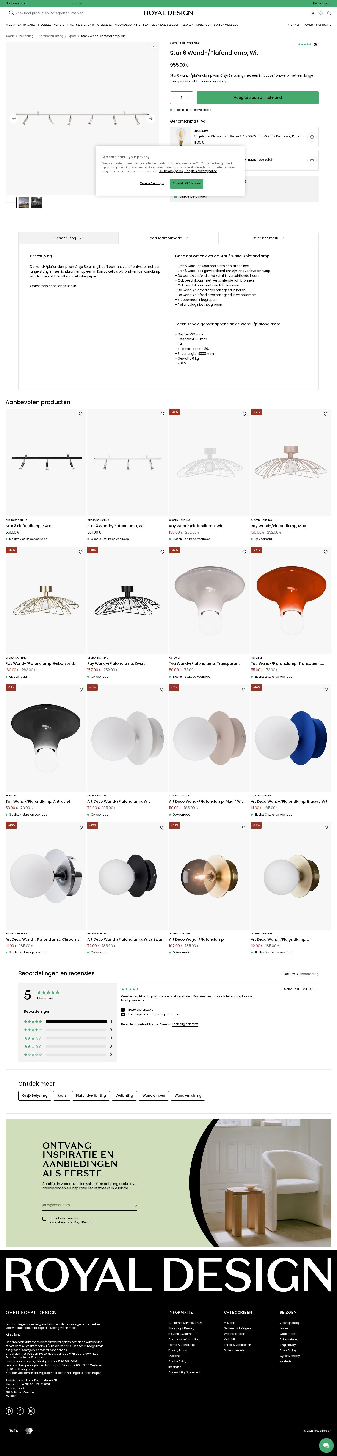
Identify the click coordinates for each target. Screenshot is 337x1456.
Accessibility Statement (184, 1372)
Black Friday (288, 1350)
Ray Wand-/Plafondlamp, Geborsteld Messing (40, 664)
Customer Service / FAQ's (185, 1323)
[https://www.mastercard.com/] (29, 1431)
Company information (183, 1339)
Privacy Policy (177, 1350)
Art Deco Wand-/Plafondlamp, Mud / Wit (206, 802)
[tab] (68, 238)
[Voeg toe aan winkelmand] (312, 137)
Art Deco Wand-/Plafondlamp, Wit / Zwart (125, 940)
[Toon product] (244, 137)
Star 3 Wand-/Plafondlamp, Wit (116, 526)
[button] (322, 3)
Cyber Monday (290, 1356)
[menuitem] (10, 24)
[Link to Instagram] (31, 1410)
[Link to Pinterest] (9, 1410)
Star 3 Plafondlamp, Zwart (29, 526)
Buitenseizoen (289, 1339)
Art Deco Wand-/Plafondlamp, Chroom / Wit (43, 940)
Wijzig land (13, 1334)
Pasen (284, 1328)
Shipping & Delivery (181, 1328)
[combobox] (322, 3)
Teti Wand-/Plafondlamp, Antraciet (38, 802)
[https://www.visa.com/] (13, 1431)
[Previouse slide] (13, 118)
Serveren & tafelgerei (238, 1328)
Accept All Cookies (187, 183)
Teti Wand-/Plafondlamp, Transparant (204, 664)
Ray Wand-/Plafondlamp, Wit (196, 526)
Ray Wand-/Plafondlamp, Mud (278, 526)
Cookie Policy (177, 1361)
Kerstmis (285, 1361)
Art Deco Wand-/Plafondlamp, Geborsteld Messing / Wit (279, 940)
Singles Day (288, 1345)
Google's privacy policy (200, 171)
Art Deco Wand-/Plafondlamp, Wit (118, 802)
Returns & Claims (180, 1334)
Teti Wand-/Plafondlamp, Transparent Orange (286, 664)
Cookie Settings (152, 183)
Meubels (229, 1323)
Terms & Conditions (182, 1345)
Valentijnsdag (289, 1323)
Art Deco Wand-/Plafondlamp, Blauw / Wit (289, 802)
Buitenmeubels (234, 1350)
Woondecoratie (234, 1334)
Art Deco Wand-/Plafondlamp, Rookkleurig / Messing (197, 940)
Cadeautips (288, 1334)
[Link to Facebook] (20, 1410)
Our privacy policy (171, 171)
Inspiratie (174, 1367)
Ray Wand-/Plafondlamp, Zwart (116, 664)
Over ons (174, 1356)
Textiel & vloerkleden (237, 1345)
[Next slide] (150, 118)
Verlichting (231, 1339)
